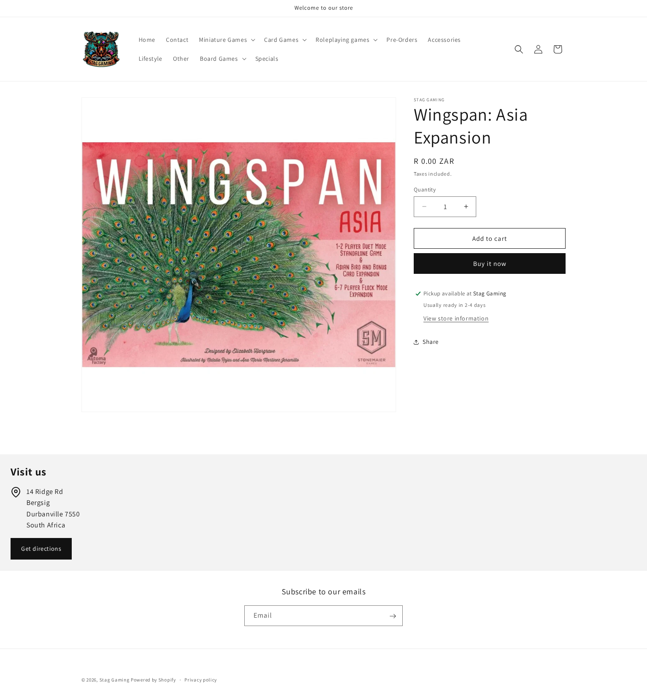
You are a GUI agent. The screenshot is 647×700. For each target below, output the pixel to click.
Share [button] (431, 342)
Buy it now (490, 263)
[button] (226, 39)
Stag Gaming (114, 680)
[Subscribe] (392, 616)
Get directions (41, 549)
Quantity (425, 189)
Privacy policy (200, 679)
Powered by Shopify (153, 680)
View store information (456, 318)
